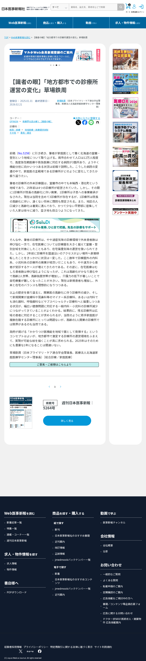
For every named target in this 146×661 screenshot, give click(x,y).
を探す (127, 23)
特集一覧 (12, 528)
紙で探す (59, 523)
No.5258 (23, 153)
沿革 (105, 551)
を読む (20, 23)
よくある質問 (110, 580)
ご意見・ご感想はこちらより (54, 364)
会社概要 (108, 545)
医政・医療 (15, 129)
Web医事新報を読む (20, 37)
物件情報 (12, 569)
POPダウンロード (17, 592)
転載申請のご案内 (113, 586)
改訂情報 (60, 547)
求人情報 (12, 563)
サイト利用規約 (103, 647)
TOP (6, 37)
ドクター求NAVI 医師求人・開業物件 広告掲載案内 (122, 620)
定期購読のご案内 (113, 592)
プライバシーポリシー (36, 647)
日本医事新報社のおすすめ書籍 (72, 535)
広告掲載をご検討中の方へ (118, 598)
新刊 (57, 529)
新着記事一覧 (14, 522)
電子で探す (60, 567)
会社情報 (107, 536)
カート (128, 8)
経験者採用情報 (13, 647)
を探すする (54, 23)
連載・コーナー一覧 (18, 534)
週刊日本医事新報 (17, 540)
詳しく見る (67, 420)
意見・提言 (25, 132)
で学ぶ (91, 23)
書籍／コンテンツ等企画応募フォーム (121, 605)
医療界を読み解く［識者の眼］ (38, 121)
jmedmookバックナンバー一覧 (72, 559)
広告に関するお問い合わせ (118, 613)
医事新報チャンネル (114, 522)
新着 (57, 573)
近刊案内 (60, 541)
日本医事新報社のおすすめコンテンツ (73, 581)
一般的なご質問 (111, 574)
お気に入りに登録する (87, 118)
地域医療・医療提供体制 (36, 129)
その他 (13, 132)
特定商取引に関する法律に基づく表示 (71, 647)
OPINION (14, 121)
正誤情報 (60, 553)
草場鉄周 (61, 100)
